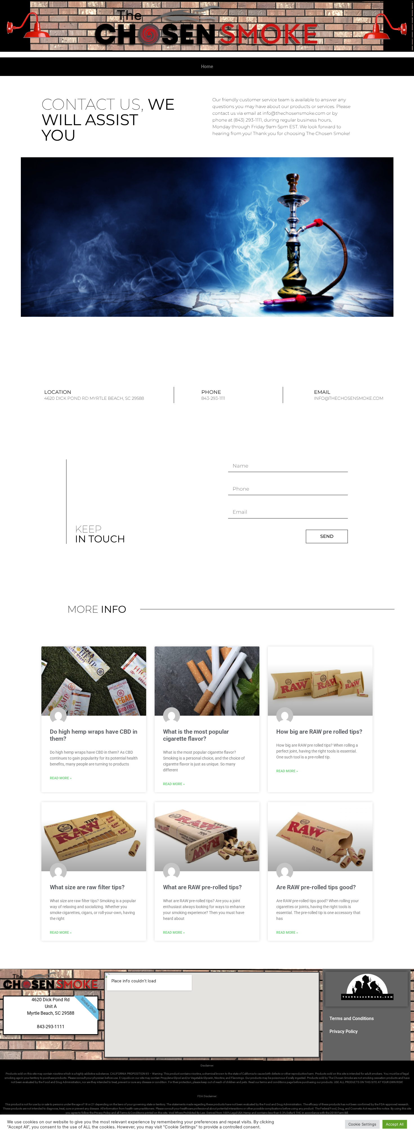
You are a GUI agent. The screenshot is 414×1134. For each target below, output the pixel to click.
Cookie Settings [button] (362, 1124)
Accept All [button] (395, 1124)
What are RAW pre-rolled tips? (202, 887)
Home (207, 66)
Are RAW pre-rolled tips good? (316, 887)
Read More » (61, 778)
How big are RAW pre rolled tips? (319, 731)
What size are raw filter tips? (87, 887)
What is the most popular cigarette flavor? (196, 735)
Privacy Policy (344, 1031)
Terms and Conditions (352, 1018)
